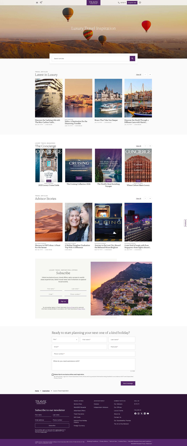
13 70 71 (123, 3)
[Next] (150, 74)
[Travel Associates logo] (41, 404)
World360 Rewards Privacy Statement (141, 443)
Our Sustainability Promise (122, 420)
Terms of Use (70, 307)
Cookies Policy (122, 441)
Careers (96, 404)
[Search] (41, 3)
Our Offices (118, 407)
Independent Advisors (101, 407)
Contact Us (117, 417)
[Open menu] (37, 3)
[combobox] (93, 58)
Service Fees (78, 404)
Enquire (132, 3)
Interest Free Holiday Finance (80, 421)
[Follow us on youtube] (148, 413)
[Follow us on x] (141, 413)
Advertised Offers (79, 410)
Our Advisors (118, 404)
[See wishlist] (140, 2)
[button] (132, 58)
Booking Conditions (92, 441)
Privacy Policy (81, 309)
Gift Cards (77, 417)
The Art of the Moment (121, 424)
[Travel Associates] (93, 2)
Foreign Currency (79, 425)
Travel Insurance (79, 414)
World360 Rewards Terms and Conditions (139, 441)
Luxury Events (118, 410)
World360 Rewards (80, 407)
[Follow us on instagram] (138, 413)
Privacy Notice (104, 441)
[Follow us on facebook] (135, 413)
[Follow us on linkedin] (145, 413)
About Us (117, 414)
